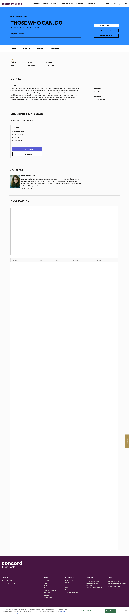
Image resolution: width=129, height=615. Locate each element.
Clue (66, 587)
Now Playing (54, 49)
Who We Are (48, 581)
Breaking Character (50, 590)
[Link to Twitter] (5, 583)
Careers (46, 595)
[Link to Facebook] (3, 583)
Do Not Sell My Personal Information (92, 610)
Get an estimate (106, 36)
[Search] (119, 4)
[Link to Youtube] (14, 583)
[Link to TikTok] (11, 583)
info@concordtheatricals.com (117, 583)
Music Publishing (67, 4)
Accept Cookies (110, 610)
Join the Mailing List (114, 586)
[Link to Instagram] (8, 583)
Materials (26, 49)
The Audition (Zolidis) (71, 592)
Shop (45, 4)
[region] (64, 611)
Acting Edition (19, 135)
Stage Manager (19, 140)
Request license (106, 25)
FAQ (45, 583)
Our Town (68, 590)
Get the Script (106, 30)
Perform (36, 4)
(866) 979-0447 (118, 581)
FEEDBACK (127, 441)
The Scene (47, 592)
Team (45, 585)
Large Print (18, 137)
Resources (91, 4)
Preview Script (27, 154)
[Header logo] (11, 4)
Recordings (79, 4)
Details (13, 49)
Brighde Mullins (17, 34)
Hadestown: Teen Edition (72, 585)
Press (45, 588)
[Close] (126, 611)
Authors (53, 4)
